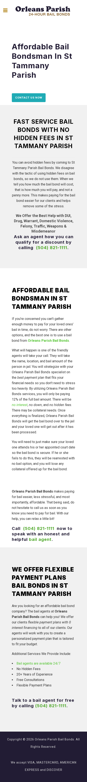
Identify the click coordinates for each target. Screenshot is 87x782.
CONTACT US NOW (28, 97)
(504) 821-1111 (51, 247)
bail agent (40, 539)
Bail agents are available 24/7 (38, 663)
